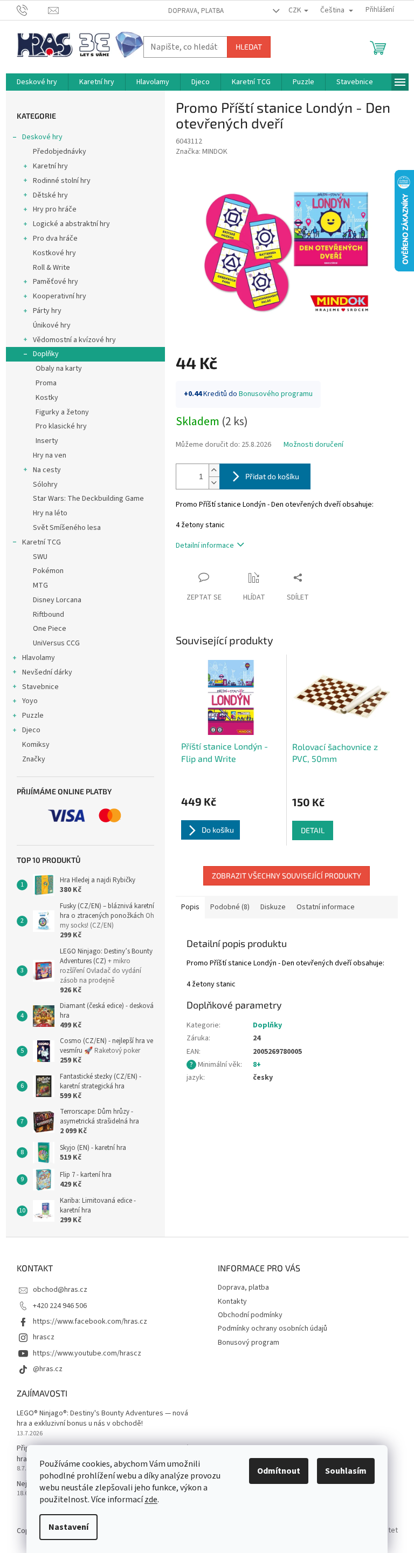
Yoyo (30, 701)
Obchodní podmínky (250, 1315)
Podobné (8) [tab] (230, 907)
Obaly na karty (59, 368)
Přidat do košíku (272, 476)
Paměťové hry (55, 281)
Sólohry (45, 484)
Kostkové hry (54, 253)
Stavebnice (40, 687)
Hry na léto (50, 513)
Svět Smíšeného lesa (67, 527)
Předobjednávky (59, 151)
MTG (40, 585)
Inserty (47, 440)
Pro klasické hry (61, 426)
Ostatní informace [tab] (325, 907)
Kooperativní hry (59, 296)
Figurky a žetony (62, 412)
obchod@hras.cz (60, 1289)
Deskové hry (42, 137)
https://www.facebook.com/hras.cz (90, 1321)
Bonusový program (248, 1342)
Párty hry (47, 310)
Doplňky (46, 354)
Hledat (249, 46)
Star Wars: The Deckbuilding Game (88, 498)
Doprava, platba (196, 11)
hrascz (43, 1337)
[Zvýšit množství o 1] (214, 470)
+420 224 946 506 (60, 1305)
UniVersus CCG (56, 643)
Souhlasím (346, 1471)
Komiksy (36, 744)
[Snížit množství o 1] (214, 482)
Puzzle (33, 715)
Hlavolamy (38, 657)
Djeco (31, 730)
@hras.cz (48, 1369)
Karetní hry (50, 166)
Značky (33, 759)
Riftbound (48, 614)
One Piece (49, 628)
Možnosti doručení (313, 445)
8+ (257, 1064)
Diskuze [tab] (273, 907)
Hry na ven (49, 455)
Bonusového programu (276, 394)
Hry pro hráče (55, 209)
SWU (40, 556)
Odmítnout (278, 1471)
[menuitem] (37, 82)
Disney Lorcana (57, 600)
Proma (46, 383)
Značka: (201, 151)
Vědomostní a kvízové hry (74, 340)
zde (150, 1500)
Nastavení (68, 1527)
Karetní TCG (41, 542)
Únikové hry (52, 325)
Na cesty (47, 470)
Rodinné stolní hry (62, 180)
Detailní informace (205, 545)
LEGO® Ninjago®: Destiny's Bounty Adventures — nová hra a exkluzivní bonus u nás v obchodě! (102, 1418)
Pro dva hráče (55, 238)
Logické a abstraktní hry (71, 224)
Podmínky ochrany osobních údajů (272, 1328)
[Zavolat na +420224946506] (33, 10)
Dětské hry (50, 195)
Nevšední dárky (47, 672)
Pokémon (48, 571)
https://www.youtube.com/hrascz (87, 1353)
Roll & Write (51, 267)
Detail (313, 830)
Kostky (47, 397)
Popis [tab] (190, 907)
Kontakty (232, 1301)
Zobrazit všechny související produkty (286, 875)
